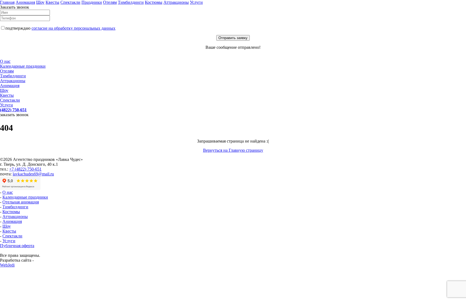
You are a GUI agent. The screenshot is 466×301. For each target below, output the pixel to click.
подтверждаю (60, 28)
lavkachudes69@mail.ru (33, 174)
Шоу (40, 2)
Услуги (196, 2)
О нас (5, 61)
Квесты (52, 2)
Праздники (91, 2)
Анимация (25, 2)
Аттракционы (176, 2)
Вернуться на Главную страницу (233, 150)
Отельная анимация (20, 202)
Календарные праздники (23, 66)
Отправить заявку (233, 38)
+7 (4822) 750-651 (25, 169)
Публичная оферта (17, 245)
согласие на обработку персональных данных (73, 28)
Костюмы (153, 2)
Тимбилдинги (131, 2)
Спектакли (70, 2)
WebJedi (7, 265)
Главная (7, 2)
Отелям (110, 2)
